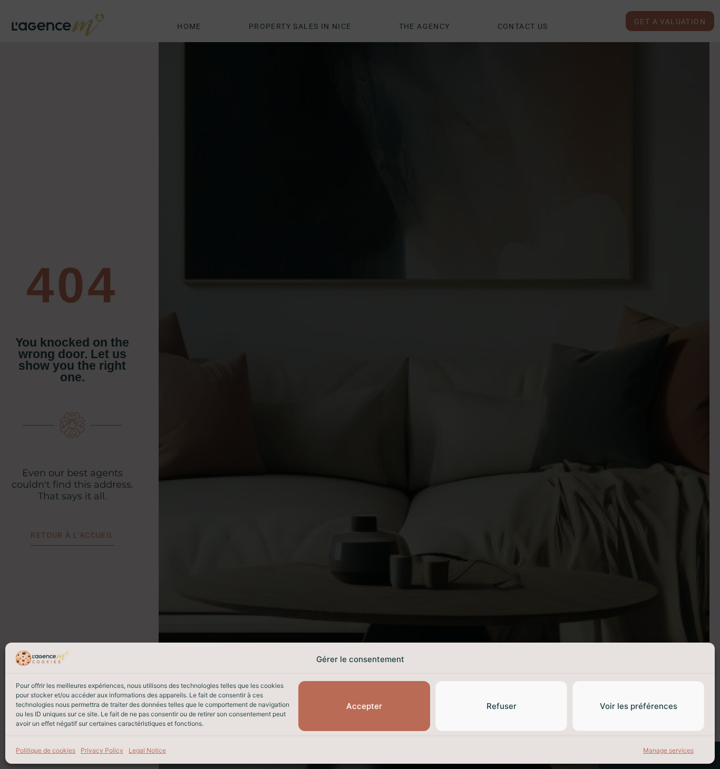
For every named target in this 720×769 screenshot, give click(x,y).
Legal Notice (147, 750)
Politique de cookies (45, 750)
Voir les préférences (638, 706)
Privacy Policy (102, 750)
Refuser (502, 706)
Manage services (668, 750)
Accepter (364, 706)
